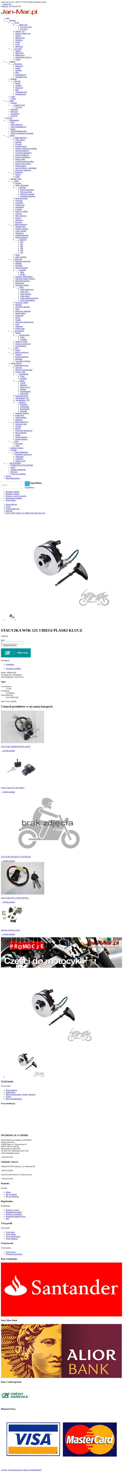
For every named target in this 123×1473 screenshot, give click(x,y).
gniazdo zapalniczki (18, 470)
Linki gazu (24, 292)
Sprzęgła (20, 187)
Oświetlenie (21, 374)
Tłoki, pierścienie (21, 185)
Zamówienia (10, 1092)
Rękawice (19, 66)
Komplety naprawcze (23, 454)
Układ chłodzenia (19, 452)
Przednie (23, 339)
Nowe (15, 23)
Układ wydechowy (20, 352)
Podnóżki (19, 266)
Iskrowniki (24, 394)
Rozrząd (18, 222)
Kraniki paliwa (21, 146)
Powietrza (19, 444)
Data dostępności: (8, 677)
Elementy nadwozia (22, 261)
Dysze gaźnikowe (22, 155)
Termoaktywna (21, 77)
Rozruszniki (24, 409)
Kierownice (19, 283)
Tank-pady (19, 315)
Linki (19, 287)
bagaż (13, 467)
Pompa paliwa (20, 166)
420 (21, 246)
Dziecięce (19, 40)
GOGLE (18, 107)
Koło (17, 309)
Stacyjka (18, 368)
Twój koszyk (11, 1252)
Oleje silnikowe (16, 125)
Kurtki (17, 68)
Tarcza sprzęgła (26, 192)
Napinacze (19, 233)
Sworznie (19, 200)
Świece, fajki (20, 372)
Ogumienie (17, 172)
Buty (17, 72)
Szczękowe (15, 114)
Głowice (18, 214)
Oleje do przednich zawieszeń (22, 133)
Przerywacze (25, 387)
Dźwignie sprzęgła (22, 307)
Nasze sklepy (11, 500)
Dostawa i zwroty (12, 1210)
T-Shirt (13, 99)
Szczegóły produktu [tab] (13, 669)
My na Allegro (11, 1194)
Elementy (19, 359)
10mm (22, 274)
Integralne (14, 109)
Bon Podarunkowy (13, 478)
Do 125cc (24, 29)
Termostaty (19, 457)
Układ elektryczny (19, 365)
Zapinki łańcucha (21, 235)
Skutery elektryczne (22, 33)
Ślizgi (17, 255)
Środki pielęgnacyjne (19, 131)
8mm (22, 272)
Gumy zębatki (20, 231)
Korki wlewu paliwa (23, 164)
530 (21, 248)
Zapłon (20, 381)
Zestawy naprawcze (23, 344)
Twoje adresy (11, 1234)
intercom (14, 472)
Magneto (23, 385)
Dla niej (15, 81)
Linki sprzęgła (25, 294)
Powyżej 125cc (26, 27)
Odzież (10, 62)
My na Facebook (12, 1197)
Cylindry (18, 209)
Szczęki (18, 426)
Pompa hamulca (21, 437)
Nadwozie (16, 259)
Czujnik (14, 450)
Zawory (18, 218)
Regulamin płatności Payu (16, 1216)
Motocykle (21, 25)
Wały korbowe (21, 216)
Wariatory (19, 220)
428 (21, 242)
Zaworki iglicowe (22, 151)
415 (21, 244)
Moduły (23, 389)
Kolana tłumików (22, 357)
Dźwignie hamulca (22, 281)
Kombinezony (20, 75)
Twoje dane (10, 1232)
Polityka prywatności (14, 1214)
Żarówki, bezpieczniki (23, 370)
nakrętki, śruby (16, 179)
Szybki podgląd (8, 751)
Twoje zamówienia (13, 1236)
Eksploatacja (12, 120)
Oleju (15, 348)
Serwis (8, 476)
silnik (14, 181)
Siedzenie (19, 326)
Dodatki (14, 79)
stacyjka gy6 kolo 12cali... (11, 930)
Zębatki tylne (20, 227)
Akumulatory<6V (22, 398)
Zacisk (17, 435)
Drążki (18, 333)
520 (21, 250)
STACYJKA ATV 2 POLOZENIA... (15, 898)
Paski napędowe (21, 237)
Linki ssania (24, 296)
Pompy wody (20, 461)
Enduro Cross (18, 105)
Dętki (17, 177)
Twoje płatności (12, 1239)
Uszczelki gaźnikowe (23, 153)
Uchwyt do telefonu (18, 474)
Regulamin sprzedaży (14, 498)
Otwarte (14, 103)
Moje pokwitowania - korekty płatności (21, 1094)
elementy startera (17, 448)
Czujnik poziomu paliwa (24, 161)
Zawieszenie (17, 331)
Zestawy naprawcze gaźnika (26, 148)
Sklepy (8, 1192)
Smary (13, 129)
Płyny (13, 122)
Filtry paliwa (20, 140)
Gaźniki (18, 142)
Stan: (3, 701)
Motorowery (20, 38)
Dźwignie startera (22, 285)
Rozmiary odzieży (13, 492)
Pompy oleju (20, 159)
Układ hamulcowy (19, 422)
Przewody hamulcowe (23, 430)
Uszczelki (19, 203)
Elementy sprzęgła (27, 194)
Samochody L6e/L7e (23, 57)
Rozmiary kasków (13, 494)
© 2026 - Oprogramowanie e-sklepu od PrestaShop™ (21, 1470)
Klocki (18, 428)
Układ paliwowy (19, 138)
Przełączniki (20, 329)
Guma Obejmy (16, 363)
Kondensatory (25, 391)
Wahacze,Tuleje (21, 342)
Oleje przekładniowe (18, 127)
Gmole (18, 320)
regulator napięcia (22, 413)
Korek (17, 350)
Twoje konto (7, 1081)
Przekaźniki (24, 407)
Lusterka (20, 270)
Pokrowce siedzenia (23, 311)
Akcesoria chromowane (24, 322)
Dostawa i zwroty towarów (16, 496)
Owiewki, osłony (21, 302)
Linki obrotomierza (27, 300)
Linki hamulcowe (27, 289)
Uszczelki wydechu (22, 361)
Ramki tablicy (20, 313)
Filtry (14, 441)
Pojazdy (11, 20)
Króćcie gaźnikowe (22, 157)
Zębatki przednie (21, 229)
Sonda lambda (20, 417)
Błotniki (18, 263)
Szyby (17, 318)
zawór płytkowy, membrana (26, 168)
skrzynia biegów (21, 198)
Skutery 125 (20, 31)
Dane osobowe (11, 1090)
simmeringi (19, 207)
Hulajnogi (19, 46)
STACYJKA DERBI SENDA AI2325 (15, 747)
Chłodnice (19, 459)
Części (10, 135)
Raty (7, 1219)
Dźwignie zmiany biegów (25, 279)
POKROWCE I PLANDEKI (22, 465)
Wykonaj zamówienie (14, 1254)
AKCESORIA (13, 463)
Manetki (18, 305)
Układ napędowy (19, 224)
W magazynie (6, 675)
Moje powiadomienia (14, 1099)
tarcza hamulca (21, 433)
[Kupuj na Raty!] (61, 652)
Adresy (8, 1097)
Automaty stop (21, 424)
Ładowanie (19, 415)
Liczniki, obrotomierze (24, 276)
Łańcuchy (21, 240)
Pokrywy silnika (21, 211)
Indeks (3, 673)
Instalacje (18, 420)
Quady (18, 42)
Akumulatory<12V (22, 400)
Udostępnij (10, 664)
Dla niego (16, 64)
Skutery (18, 36)
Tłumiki (18, 355)
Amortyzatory (22, 335)
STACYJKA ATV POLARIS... (13, 788)
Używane (16, 49)
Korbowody (20, 205)
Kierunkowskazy (21, 396)
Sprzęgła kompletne (27, 196)
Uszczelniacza (20, 346)
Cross (17, 44)
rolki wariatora (20, 257)
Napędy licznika (21, 268)
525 (21, 253)
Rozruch (20, 402)
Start (7, 18)
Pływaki (18, 144)
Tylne (22, 337)
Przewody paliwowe (23, 170)
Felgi (17, 324)
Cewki (22, 383)
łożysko (18, 183)
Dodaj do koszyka (9, 645)
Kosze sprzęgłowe (27, 190)
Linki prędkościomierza (29, 298)
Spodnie (18, 70)
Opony (18, 174)
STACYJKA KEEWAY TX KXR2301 (16, 857)
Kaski (10, 101)
